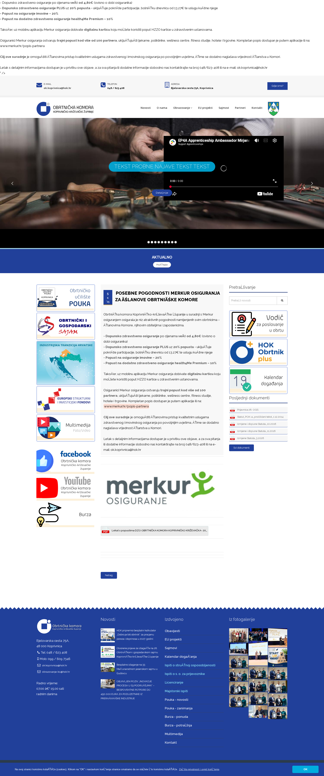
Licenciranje (174, 682)
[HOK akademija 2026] (238, 648)
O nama (162, 108)
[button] (199, 769)
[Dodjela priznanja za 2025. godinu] (238, 661)
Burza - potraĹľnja (178, 725)
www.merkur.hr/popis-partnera (22, 46)
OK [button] (306, 769)
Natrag (109, 575)
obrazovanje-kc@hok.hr (56, 671)
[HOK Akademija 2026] (238, 635)
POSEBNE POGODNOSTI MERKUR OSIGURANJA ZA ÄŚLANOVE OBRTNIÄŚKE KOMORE (167, 296)
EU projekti (205, 108)
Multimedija (174, 734)
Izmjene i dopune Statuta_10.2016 (256, 423)
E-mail (47, 84)
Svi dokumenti (241, 447)
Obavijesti (172, 631)
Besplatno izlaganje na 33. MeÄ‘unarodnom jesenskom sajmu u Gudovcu (137, 669)
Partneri (240, 108)
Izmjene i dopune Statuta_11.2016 (256, 430)
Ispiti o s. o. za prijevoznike (185, 674)
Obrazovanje (181, 108)
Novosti (146, 108)
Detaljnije (162, 192)
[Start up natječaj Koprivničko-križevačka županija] (277, 657)
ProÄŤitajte (162, 264)
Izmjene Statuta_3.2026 (250, 438)
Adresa (175, 84)
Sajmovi (224, 108)
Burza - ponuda (176, 717)
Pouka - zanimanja (179, 708)
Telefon (112, 84)
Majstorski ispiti (176, 691)
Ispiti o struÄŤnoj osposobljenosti (190, 665)
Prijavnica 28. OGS (247, 409)
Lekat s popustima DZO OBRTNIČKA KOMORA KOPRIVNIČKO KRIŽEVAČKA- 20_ (159, 530)
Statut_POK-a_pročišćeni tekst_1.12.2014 (260, 416)
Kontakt (257, 108)
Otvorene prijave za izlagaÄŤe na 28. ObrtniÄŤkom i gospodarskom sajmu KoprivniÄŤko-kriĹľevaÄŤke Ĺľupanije (137, 652)
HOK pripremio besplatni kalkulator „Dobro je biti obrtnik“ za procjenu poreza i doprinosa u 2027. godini (136, 634)
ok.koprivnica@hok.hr (57, 88)
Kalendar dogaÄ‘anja (181, 656)
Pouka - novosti (176, 699)
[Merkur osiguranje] (161, 466)
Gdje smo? (277, 85)
